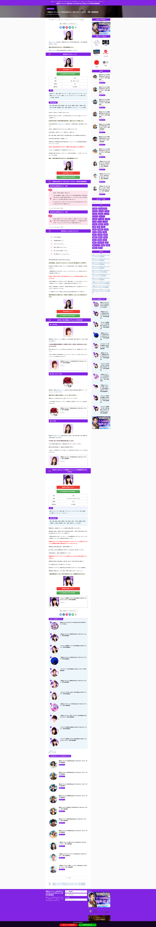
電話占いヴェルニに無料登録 (68, 924)
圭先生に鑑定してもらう (68, 69)
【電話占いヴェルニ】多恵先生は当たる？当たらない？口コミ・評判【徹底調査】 (69, 883)
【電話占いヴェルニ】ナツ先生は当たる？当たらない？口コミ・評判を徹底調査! (68, 884)
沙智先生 (104, 232)
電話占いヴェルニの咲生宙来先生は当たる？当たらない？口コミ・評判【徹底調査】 (101, 275)
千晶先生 (106, 224)
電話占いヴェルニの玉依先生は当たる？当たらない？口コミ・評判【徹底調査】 (101, 255)
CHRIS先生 (95, 208)
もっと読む (68, 877)
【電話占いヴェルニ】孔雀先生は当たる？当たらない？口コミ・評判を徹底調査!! (104, 336)
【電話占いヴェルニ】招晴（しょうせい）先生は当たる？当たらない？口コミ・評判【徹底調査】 (101, 291)
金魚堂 (106, 242)
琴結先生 (105, 234)
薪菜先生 (94, 242)
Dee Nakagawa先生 (103, 208)
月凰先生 (94, 229)
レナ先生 (94, 221)
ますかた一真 (95, 216)
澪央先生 (94, 234)
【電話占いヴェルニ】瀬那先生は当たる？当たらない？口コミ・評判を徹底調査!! (104, 356)
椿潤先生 (99, 232)
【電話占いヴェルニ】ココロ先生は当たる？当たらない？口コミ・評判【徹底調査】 (104, 377)
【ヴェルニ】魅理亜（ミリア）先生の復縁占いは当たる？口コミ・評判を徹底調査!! (104, 325)
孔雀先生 (103, 227)
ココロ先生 (95, 219)
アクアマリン (102, 216)
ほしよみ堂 (107, 213)
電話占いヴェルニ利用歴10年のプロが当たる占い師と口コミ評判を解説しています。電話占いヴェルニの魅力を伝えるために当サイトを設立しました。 (54, 899)
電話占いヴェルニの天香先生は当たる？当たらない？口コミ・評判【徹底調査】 (101, 278)
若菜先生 (99, 240)
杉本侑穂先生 (100, 229)
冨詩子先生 (101, 224)
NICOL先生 (101, 211)
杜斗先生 (106, 229)
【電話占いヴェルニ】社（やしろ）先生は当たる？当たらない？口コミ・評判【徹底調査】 (101, 286)
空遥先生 (94, 240)
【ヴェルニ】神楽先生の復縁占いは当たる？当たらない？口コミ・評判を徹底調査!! (104, 399)
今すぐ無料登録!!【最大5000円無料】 (68, 73)
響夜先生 (102, 245)
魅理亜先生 (95, 247)
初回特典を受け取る (87, 924)
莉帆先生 (104, 240)
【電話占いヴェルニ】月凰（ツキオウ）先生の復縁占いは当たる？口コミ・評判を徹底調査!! (104, 388)
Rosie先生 (95, 213)
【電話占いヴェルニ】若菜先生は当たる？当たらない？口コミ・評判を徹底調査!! (104, 315)
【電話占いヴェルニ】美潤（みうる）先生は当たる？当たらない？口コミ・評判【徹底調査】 (101, 282)
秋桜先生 (105, 237)
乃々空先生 (95, 224)
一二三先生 (105, 221)
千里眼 (94, 227)
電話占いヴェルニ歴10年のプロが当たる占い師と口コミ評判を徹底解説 (78, 3)
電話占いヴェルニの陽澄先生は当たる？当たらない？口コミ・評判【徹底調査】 (101, 267)
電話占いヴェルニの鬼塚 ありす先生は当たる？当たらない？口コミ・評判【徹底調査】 (101, 271)
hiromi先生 (95, 211)
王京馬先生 (100, 234)
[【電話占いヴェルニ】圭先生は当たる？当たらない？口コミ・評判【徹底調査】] (70, 27)
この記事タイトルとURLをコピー (69, 23)
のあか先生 (101, 213)
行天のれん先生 (101, 242)
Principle (107, 211)
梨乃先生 (94, 232)
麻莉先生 (100, 247)
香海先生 (107, 245)
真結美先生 (95, 237)
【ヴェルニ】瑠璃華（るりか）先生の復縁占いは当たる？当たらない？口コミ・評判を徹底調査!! (104, 410)
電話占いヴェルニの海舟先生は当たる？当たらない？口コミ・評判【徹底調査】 (101, 259)
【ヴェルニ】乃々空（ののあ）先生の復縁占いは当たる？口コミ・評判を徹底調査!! (104, 367)
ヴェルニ (51, 752)
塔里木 (98, 227)
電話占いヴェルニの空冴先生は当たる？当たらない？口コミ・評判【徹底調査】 (101, 263)
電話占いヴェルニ (52, 42)
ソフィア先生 (101, 219)
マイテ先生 (107, 219)
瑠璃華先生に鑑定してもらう (68, 487)
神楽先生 (100, 237)
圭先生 (55, 752)
